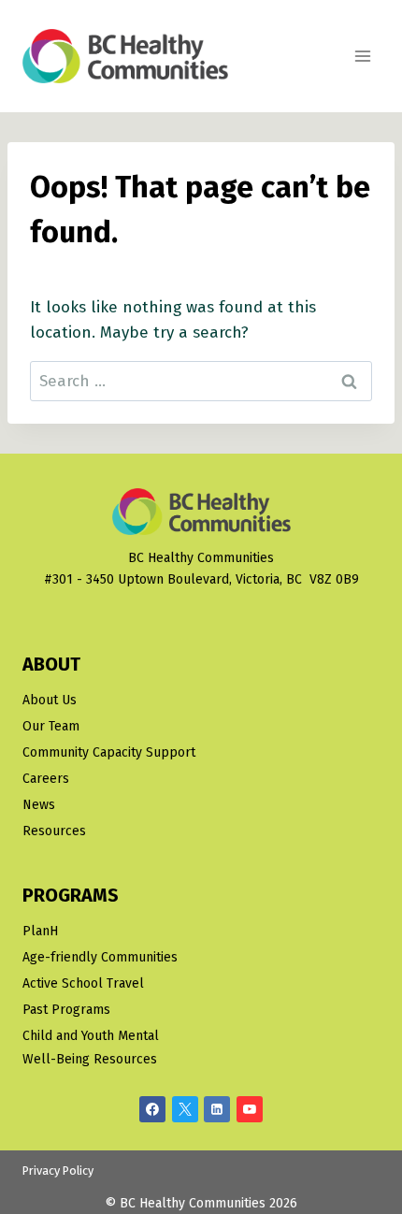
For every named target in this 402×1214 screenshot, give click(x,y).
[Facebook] (152, 1109)
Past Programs (66, 1010)
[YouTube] (250, 1109)
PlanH (40, 931)
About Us (49, 700)
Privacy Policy (57, 1170)
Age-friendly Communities (100, 957)
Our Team (50, 726)
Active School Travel (83, 983)
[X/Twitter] (185, 1109)
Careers (45, 779)
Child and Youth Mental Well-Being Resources (90, 1047)
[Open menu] (362, 55)
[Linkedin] (217, 1109)
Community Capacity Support (108, 752)
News (38, 805)
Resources (54, 831)
